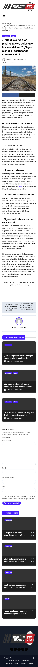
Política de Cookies (11, 664)
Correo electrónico (8, 477)
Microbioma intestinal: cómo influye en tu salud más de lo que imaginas (18, 386)
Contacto (23, 664)
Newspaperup (13, 660)
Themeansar (25, 660)
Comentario (6, 441)
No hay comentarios (9, 62)
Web (3, 487)
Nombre (5, 468)
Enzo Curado (20, 328)
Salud (15, 373)
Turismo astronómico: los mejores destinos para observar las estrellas (19, 415)
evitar (21, 186)
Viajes (13, 36)
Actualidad (6, 36)
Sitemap (30, 664)
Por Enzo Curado (11, 59)
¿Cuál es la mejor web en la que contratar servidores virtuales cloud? (15, 561)
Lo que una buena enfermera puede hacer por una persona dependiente (16, 613)
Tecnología (8, 520)
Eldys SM (10, 361)
